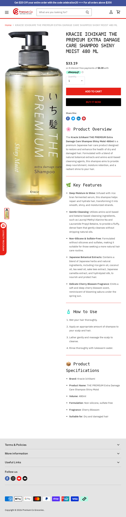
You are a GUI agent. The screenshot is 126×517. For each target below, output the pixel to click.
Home (8, 25)
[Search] (87, 12)
